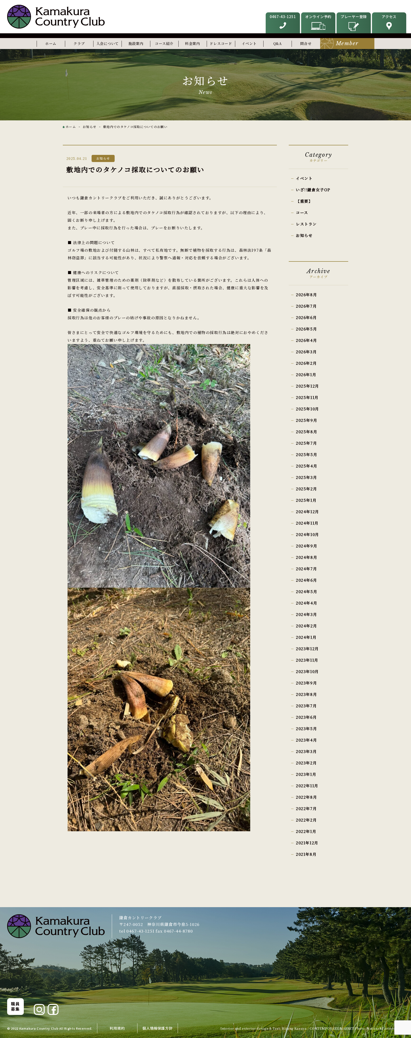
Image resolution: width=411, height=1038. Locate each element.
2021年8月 (306, 854)
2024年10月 (307, 534)
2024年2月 (306, 626)
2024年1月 (306, 637)
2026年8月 (306, 294)
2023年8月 (306, 694)
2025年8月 (306, 431)
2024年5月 (306, 591)
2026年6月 (306, 317)
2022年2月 (306, 820)
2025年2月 (306, 489)
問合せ (305, 43)
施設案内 (135, 43)
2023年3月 (306, 751)
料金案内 (192, 43)
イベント (249, 43)
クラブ (79, 43)
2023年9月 (306, 683)
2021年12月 (307, 843)
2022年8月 (306, 797)
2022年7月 (306, 808)
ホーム (50, 43)
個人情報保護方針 (157, 1028)
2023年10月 (307, 671)
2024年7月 (306, 568)
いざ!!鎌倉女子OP (313, 189)
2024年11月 (307, 523)
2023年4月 (306, 740)
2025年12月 (307, 386)
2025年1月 (306, 500)
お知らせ (304, 235)
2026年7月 (306, 306)
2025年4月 (306, 466)
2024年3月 (306, 614)
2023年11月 (307, 660)
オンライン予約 (318, 16)
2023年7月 (306, 705)
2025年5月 (306, 454)
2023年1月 (306, 774)
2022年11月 (307, 785)
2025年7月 (306, 443)
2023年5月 (306, 728)
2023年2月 (306, 763)
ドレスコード (221, 43)
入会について (107, 43)
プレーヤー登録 (354, 16)
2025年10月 (307, 409)
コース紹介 (164, 43)
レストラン (306, 224)
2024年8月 (306, 557)
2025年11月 (307, 397)
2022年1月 (306, 831)
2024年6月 (306, 580)
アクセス (389, 16)
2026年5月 (306, 329)
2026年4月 (306, 340)
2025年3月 (306, 477)
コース (302, 212)
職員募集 (15, 1006)
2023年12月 (307, 648)
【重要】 (304, 201)
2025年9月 (306, 420)
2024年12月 (307, 511)
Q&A (277, 43)
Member (347, 43)
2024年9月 (306, 546)
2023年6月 (306, 717)
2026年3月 (306, 351)
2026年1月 (306, 374)
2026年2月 (306, 363)
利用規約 (117, 1028)
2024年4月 (306, 603)
